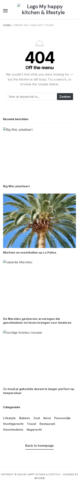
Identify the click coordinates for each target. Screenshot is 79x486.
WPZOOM (40, 478)
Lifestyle (9, 418)
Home (7, 25)
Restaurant (47, 424)
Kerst (47, 418)
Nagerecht (34, 429)
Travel (31, 424)
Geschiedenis (13, 429)
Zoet (36, 418)
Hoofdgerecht (13, 424)
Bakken (24, 418)
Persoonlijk (62, 418)
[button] (5, 10)
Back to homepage (39, 445)
